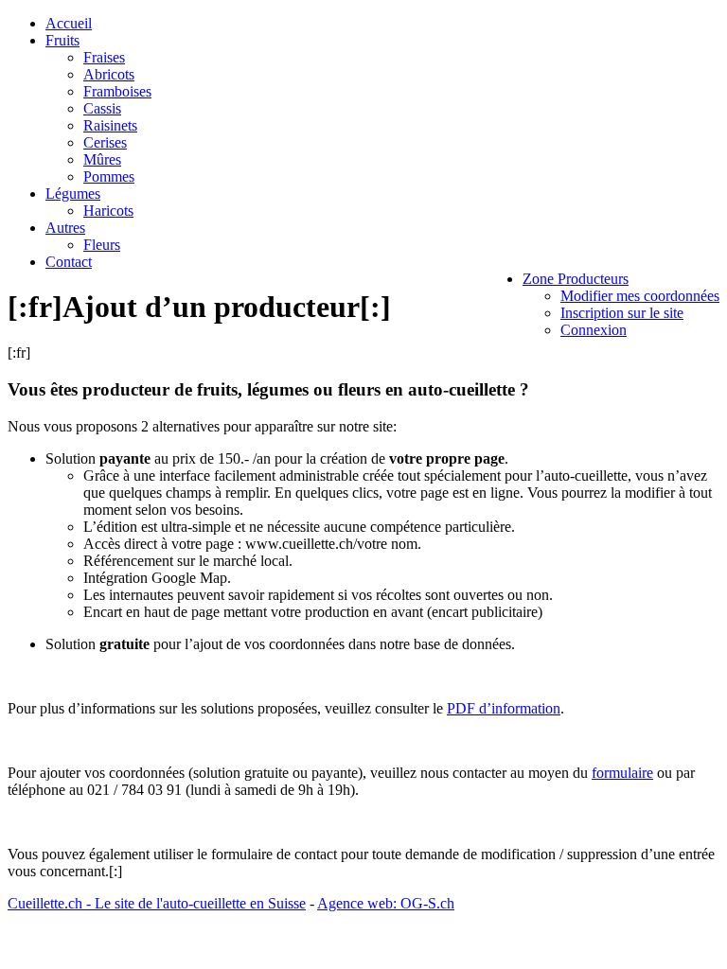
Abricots (108, 74)
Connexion (593, 330)
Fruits (62, 40)
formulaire (622, 773)
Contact (68, 262)
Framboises (117, 91)
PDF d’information (503, 708)
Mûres (102, 159)
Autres (65, 228)
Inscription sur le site (621, 313)
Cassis (102, 108)
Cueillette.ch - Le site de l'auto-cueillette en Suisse (157, 903)
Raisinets (110, 125)
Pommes (108, 176)
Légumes (72, 193)
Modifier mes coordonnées (639, 296)
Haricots (108, 211)
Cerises (105, 142)
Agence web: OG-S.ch (385, 903)
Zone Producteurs (576, 279)
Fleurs (101, 245)
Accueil (68, 23)
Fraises (104, 57)
